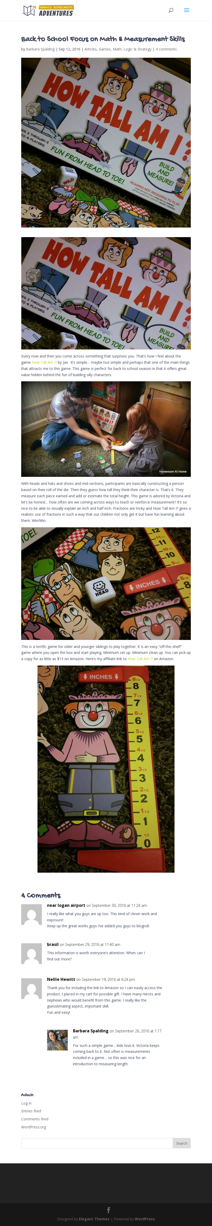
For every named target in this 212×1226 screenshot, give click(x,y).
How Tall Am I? (44, 362)
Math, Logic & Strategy (132, 49)
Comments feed (34, 1118)
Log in (26, 1103)
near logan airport (66, 905)
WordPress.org (33, 1127)
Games (105, 49)
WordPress (145, 1218)
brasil (53, 944)
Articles (91, 49)
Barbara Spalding (40, 49)
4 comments (166, 49)
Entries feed (31, 1110)
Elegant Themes (94, 1218)
